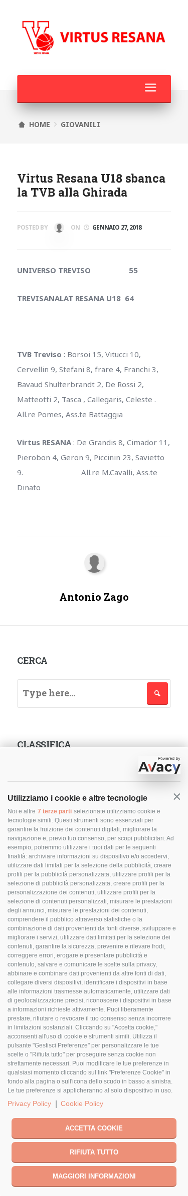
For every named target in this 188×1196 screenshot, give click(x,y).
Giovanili (80, 124)
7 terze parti (55, 811)
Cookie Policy (82, 1103)
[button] (176, 797)
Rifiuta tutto (94, 1152)
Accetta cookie (94, 1128)
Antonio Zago (58, 230)
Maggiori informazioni (94, 1176)
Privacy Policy (29, 1103)
